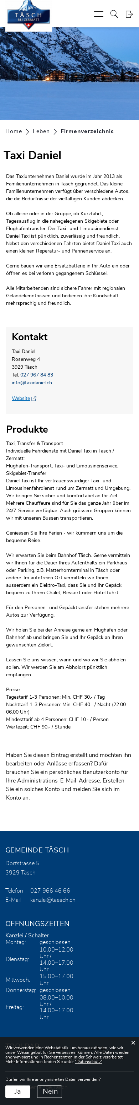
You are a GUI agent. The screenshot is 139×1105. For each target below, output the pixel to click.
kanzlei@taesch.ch (53, 900)
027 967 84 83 (36, 375)
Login (129, 14)
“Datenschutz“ (88, 1062)
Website (24, 398)
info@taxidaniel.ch (32, 382)
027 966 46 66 (50, 891)
